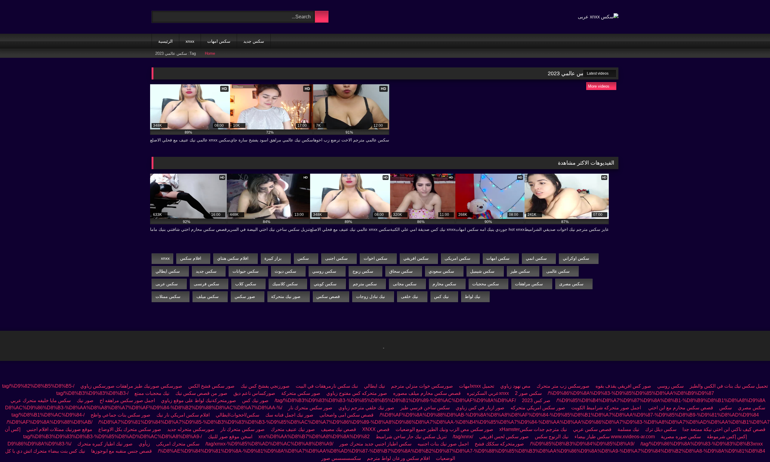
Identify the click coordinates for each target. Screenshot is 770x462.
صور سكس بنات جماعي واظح (120, 414)
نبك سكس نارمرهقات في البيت (327, 386)
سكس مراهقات (529, 283)
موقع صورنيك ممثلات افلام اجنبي (59, 429)
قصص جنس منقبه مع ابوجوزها (121, 451)
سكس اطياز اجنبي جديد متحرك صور (375, 443)
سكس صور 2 (528, 393)
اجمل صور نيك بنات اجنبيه (443, 443)
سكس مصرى (571, 283)
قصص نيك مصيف (338, 429)
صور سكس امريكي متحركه (537, 407)
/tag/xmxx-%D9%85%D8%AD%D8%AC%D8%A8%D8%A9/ (269, 443)
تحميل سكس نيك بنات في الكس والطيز (729, 386)
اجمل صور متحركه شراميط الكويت (606, 407)
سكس (303, 258)
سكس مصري (751, 407)
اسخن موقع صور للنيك (230, 436)
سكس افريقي (416, 258)
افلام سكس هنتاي (232, 258)
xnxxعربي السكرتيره (488, 393)
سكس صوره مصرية (681, 436)
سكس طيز (520, 271)
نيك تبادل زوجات (370, 296)
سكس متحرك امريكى (177, 443)
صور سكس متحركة (300, 393)
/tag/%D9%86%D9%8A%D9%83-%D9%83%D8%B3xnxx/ (646, 443)
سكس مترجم (365, 283)
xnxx (190, 41)
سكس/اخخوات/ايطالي (237, 414)
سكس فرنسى (206, 283)
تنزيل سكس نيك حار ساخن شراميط (411, 436)
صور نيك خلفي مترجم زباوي (366, 407)
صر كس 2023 (536, 400)
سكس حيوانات (246, 271)
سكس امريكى (457, 258)
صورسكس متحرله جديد (190, 429)
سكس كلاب (245, 283)
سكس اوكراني (576, 258)
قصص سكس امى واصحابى (346, 414)
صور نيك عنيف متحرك (293, 429)
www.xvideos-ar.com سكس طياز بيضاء (614, 436)
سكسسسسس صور (341, 458)
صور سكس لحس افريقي (504, 436)
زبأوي (144, 443)
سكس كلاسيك (285, 283)
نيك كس (441, 296)
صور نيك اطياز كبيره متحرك (105, 443)
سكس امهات (218, 41)
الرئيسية (165, 41)
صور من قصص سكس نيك (201, 393)
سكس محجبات (485, 283)
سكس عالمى (558, 271)
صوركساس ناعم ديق (254, 393)
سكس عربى (167, 283)
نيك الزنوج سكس (551, 436)
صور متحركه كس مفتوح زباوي (356, 393)
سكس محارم (444, 283)
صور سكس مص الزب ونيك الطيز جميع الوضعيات (444, 429)
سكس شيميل (482, 271)
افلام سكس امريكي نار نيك (183, 414)
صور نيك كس (255, 400)
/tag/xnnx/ (463, 436)
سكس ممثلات (168, 296)
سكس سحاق (401, 271)
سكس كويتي (325, 283)
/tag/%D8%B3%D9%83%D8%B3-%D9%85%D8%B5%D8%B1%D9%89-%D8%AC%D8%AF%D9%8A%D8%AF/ (395, 400)
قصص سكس (328, 296)
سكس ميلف (207, 296)
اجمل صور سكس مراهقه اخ (127, 400)
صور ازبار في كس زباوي (480, 407)
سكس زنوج (363, 271)
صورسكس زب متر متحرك (563, 386)
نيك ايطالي (374, 386)
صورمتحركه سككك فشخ (499, 443)
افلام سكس (190, 258)
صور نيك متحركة (285, 296)
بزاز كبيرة (273, 258)
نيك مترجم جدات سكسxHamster (532, 429)
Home (210, 53)
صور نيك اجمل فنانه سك (289, 414)
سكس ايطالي (168, 271)
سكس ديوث (285, 271)
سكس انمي (536, 258)
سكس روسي (324, 271)
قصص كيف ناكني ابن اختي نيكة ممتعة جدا (723, 429)
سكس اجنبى (336, 258)
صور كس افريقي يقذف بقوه (623, 386)
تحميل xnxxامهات (476, 386)
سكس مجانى (405, 283)
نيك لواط (472, 296)
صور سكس (245, 296)
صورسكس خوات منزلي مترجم (422, 386)
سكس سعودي (441, 271)
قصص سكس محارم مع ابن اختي (680, 407)
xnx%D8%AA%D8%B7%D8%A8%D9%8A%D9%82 (314, 436)
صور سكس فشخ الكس (211, 386)
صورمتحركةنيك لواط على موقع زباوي (198, 400)
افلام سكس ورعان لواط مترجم (398, 458)
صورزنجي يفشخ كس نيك (264, 386)
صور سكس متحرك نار (310, 407)
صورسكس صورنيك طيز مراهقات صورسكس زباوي (131, 386)
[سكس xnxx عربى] (598, 16)
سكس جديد (253, 41)
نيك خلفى (409, 296)
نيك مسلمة (628, 429)
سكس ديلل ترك (660, 429)
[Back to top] (752, 444)
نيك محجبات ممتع (151, 393)
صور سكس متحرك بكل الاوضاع (129, 429)
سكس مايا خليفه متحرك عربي (41, 400)
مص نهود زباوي (515, 386)
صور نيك (85, 400)
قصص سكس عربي (592, 429)
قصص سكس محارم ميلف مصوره (427, 393)
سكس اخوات (375, 258)
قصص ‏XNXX (376, 429)
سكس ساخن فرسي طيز (425, 407)
